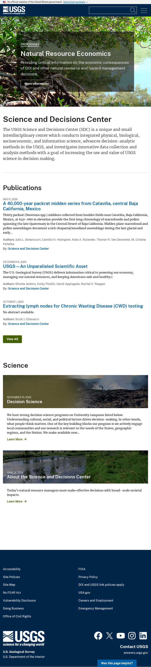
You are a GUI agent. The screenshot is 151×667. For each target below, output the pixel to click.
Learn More (14, 439)
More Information (36, 83)
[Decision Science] (75, 391)
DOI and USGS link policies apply (101, 584)
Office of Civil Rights (17, 616)
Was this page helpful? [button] (117, 663)
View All (12, 339)
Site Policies (11, 577)
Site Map (9, 584)
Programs (30, 44)
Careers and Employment (95, 600)
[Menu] (144, 11)
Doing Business (13, 608)
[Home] (14, 13)
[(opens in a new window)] (98, 635)
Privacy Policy (88, 577)
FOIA (81, 569)
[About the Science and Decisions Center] (75, 467)
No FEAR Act (12, 592)
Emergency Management (95, 608)
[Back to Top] (138, 654)
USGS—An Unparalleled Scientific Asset (45, 266)
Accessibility (12, 569)
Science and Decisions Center (28, 248)
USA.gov (84, 592)
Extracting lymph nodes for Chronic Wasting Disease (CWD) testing (73, 305)
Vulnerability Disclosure (19, 600)
